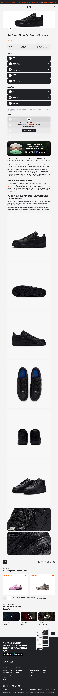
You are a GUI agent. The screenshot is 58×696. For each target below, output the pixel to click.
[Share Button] (43, 40)
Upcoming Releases (29, 204)
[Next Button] (9, 598)
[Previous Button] (5, 598)
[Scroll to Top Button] (53, 633)
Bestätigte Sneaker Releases (16, 570)
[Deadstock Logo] (29, 7)
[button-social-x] (54, 562)
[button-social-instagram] (42, 562)
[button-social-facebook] (45, 562)
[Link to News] (7, 7)
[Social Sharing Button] (5, 562)
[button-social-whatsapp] (48, 562)
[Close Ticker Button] (54, 2)
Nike (37, 201)
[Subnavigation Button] (4, 7)
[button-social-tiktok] (51, 562)
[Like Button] (50, 40)
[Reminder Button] (47, 40)
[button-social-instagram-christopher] (39, 562)
